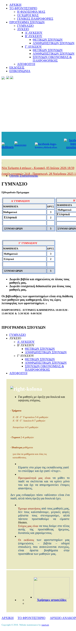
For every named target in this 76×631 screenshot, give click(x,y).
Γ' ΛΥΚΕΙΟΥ (33, 46)
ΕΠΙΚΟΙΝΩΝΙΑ (19, 71)
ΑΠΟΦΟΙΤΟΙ (26, 64)
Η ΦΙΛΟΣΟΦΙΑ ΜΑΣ (31, 11)
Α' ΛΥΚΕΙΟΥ (33, 32)
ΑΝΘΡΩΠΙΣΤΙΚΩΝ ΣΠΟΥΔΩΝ (53, 43)
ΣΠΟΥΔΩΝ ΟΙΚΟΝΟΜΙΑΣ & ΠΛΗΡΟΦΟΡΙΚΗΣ (52, 58)
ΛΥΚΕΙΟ (23, 29)
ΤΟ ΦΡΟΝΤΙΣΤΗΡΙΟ (23, 8)
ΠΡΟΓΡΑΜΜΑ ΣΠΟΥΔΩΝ (27, 22)
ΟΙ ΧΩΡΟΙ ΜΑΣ (28, 15)
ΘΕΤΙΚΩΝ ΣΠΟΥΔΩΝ (48, 39)
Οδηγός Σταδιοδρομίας (23, 175)
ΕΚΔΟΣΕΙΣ (16, 67)
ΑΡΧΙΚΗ (15, 4)
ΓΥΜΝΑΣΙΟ (25, 25)
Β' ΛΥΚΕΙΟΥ (33, 36)
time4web (45, 625)
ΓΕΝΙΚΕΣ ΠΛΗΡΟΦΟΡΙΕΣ (35, 18)
